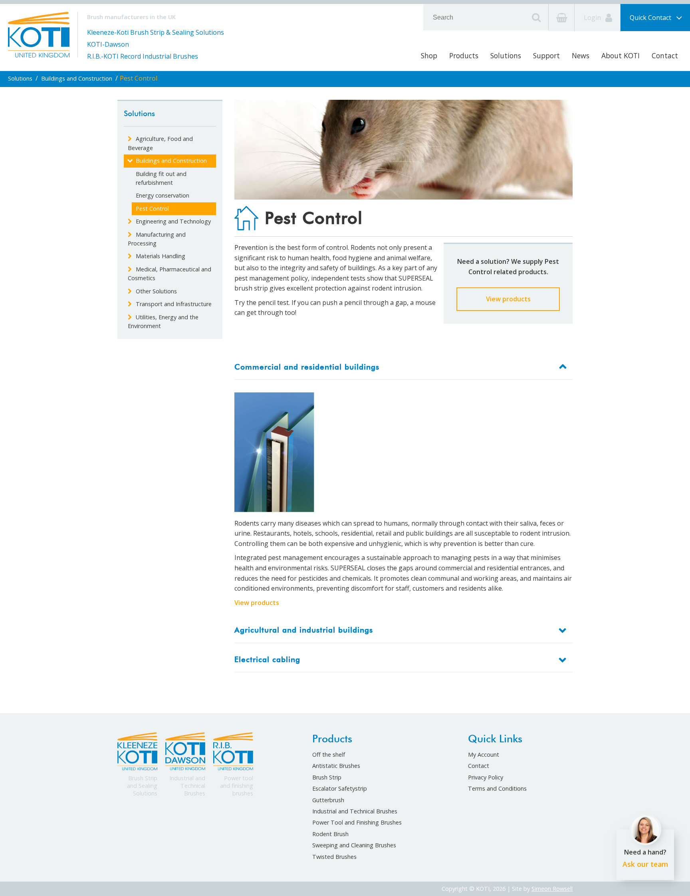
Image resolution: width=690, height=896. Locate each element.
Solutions (505, 55)
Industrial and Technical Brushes (354, 811)
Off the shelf (328, 754)
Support (546, 55)
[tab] (403, 367)
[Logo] (38, 34)
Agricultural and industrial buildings (303, 630)
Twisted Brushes (334, 856)
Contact (665, 55)
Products (463, 55)
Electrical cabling (267, 659)
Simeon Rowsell (552, 888)
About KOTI (620, 55)
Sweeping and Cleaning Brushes (354, 845)
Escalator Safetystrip (339, 788)
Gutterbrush (328, 800)
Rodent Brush (330, 834)
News (580, 55)
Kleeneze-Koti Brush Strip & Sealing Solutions (155, 32)
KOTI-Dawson (108, 44)
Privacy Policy (485, 777)
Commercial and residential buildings (306, 367)
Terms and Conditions (497, 788)
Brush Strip (326, 777)
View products (508, 299)
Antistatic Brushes (336, 765)
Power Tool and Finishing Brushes (357, 822)
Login (593, 17)
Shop (429, 55)
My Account (483, 754)
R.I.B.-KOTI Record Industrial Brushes (142, 56)
